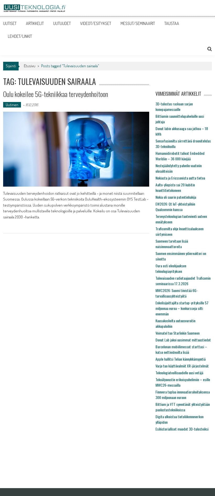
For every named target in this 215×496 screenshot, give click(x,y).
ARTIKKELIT (35, 23)
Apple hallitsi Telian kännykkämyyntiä (180, 359)
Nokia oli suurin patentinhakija (175, 197)
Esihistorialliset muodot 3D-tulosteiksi (181, 429)
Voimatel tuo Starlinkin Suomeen (177, 333)
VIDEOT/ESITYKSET (95, 23)
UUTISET (10, 23)
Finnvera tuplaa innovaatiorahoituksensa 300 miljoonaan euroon (182, 394)
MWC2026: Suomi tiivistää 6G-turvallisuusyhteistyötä (176, 293)
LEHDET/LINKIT (20, 36)
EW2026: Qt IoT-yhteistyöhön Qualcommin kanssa (175, 206)
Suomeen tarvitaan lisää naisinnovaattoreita (171, 243)
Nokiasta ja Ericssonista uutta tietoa (180, 178)
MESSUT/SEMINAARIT (138, 23)
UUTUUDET (62, 23)
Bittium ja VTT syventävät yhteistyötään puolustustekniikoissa (182, 406)
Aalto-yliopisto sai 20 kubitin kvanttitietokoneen (175, 187)
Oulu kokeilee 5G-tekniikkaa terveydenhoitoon (55, 94)
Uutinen (12, 104)
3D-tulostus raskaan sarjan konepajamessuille (174, 106)
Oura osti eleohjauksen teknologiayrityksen (170, 268)
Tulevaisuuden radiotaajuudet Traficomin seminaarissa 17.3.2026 (183, 280)
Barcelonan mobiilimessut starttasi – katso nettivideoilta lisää (181, 349)
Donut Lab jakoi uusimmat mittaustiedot (183, 339)
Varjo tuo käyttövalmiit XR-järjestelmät (182, 366)
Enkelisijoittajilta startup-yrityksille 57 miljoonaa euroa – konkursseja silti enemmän (181, 308)
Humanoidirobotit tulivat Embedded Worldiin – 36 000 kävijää (180, 155)
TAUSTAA (171, 23)
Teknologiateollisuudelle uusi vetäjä (179, 372)
